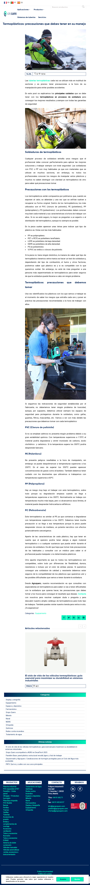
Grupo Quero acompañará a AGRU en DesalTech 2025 (26, 752)
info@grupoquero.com (56, 806)
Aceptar (63, 879)
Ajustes (77, 879)
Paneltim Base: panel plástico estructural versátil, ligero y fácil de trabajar (34, 755)
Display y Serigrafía (33, 805)
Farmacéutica (11, 709)
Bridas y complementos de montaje (10, 824)
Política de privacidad (45, 871)
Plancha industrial (9, 786)
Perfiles (6, 808)
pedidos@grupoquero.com (58, 808)
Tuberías (6, 815)
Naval (8, 719)
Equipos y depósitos (13, 706)
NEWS (8, 722)
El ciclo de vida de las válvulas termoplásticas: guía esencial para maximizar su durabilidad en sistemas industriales (54, 678)
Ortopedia (9, 725)
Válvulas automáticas (11, 850)
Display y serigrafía (13, 700)
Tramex (6, 810)
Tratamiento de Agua (33, 786)
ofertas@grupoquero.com (58, 811)
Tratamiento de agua (14, 734)
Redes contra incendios (15, 731)
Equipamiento (40, 613)
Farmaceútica (31, 803)
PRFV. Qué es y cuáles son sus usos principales (24, 764)
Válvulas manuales (10, 847)
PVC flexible (7, 803)
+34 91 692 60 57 (57, 802)
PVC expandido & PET (11, 789)
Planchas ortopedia (10, 801)
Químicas (9, 728)
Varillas (6, 812)
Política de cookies (45, 873)
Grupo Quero (11, 712)
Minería (8, 715)
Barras (5, 805)
